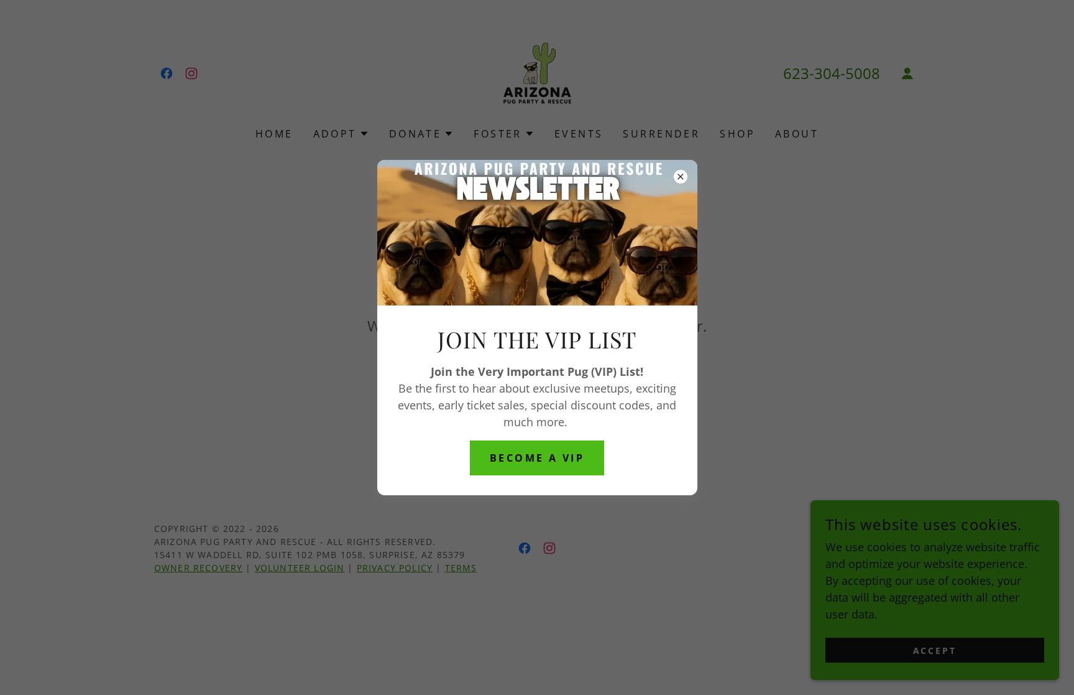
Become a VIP (537, 458)
